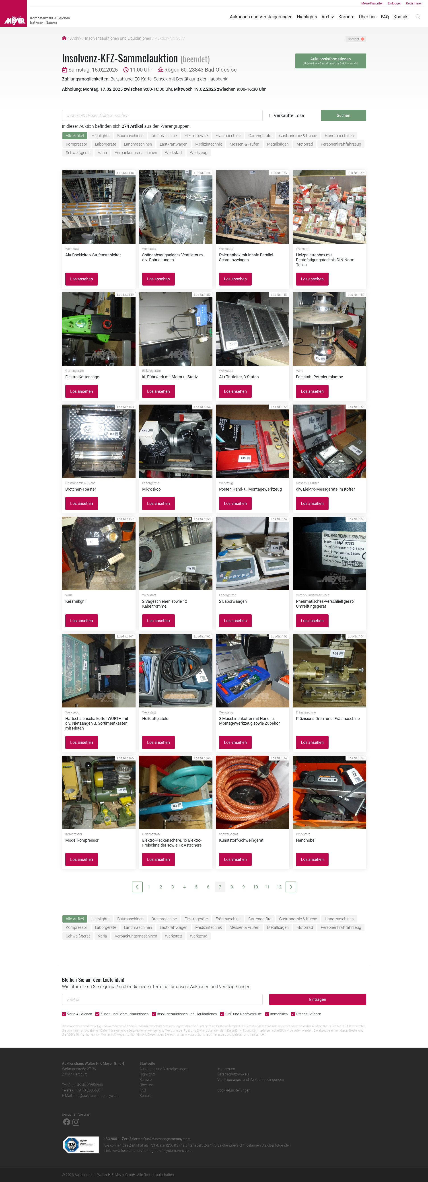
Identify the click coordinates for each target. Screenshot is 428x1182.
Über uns (368, 16)
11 (267, 887)
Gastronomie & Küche (298, 135)
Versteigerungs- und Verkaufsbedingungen (250, 1079)
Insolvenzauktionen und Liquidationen (118, 38)
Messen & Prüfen (244, 144)
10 (255, 887)
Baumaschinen (130, 135)
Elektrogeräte (196, 135)
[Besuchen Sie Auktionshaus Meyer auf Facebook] (66, 1121)
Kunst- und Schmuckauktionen (125, 1014)
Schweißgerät (78, 152)
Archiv (327, 16)
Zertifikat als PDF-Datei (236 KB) (154, 1145)
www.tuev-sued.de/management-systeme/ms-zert (151, 1151)
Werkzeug (198, 152)
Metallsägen (278, 144)
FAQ (385, 16)
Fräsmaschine (228, 135)
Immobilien (279, 1014)
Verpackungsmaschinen (136, 152)
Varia (102, 152)
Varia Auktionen (79, 1014)
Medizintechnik (208, 144)
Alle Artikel (75, 135)
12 (279, 887)
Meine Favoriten (372, 3)
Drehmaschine (164, 135)
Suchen (343, 115)
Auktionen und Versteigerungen (261, 16)
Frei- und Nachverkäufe (243, 1014)
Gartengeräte (259, 135)
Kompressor (76, 144)
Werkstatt (173, 152)
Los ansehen (81, 279)
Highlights (307, 16)
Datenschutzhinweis (233, 1074)
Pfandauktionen (308, 1014)
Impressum (226, 1069)
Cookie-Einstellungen (233, 1090)
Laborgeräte (105, 144)
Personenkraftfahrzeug (341, 144)
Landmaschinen (138, 144)
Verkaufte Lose (289, 115)
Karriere (346, 16)
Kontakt (401, 16)
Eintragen (317, 999)
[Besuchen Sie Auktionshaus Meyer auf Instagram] (76, 1121)
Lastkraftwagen (173, 144)
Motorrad (304, 144)
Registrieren (414, 3)
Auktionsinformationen (330, 61)
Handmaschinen (339, 135)
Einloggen (394, 3)
